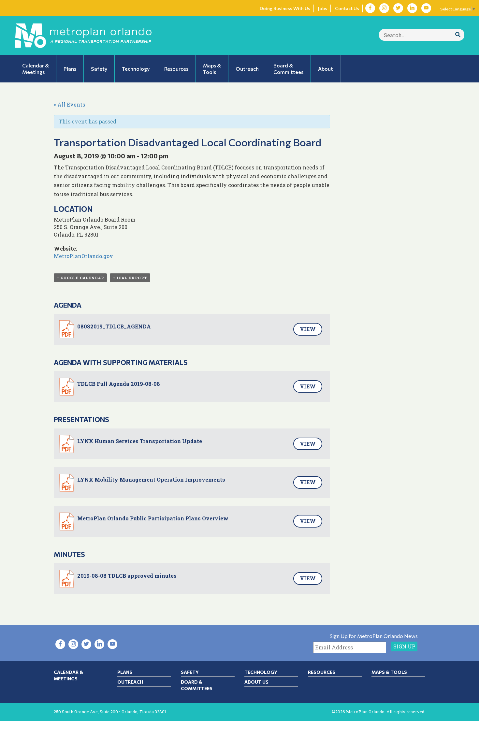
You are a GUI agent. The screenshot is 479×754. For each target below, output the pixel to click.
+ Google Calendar (80, 277)
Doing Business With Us (285, 8)
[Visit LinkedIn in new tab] (412, 8)
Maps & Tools (389, 672)
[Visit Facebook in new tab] (370, 8)
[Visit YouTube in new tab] (426, 8)
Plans (124, 672)
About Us (256, 682)
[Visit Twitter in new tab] (398, 8)
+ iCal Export (130, 277)
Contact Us (347, 8)
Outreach (130, 682)
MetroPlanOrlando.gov (83, 256)
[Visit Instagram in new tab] (384, 8)
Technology (260, 672)
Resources (321, 672)
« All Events (69, 104)
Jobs (322, 8)
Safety (190, 672)
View (308, 329)
